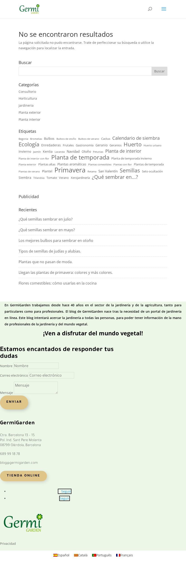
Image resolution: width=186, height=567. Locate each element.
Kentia (48, 151)
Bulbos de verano (88, 138)
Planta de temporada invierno (131, 158)
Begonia (23, 138)
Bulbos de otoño (66, 138)
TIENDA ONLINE (23, 476)
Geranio (101, 145)
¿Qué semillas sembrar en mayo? (47, 229)
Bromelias (36, 138)
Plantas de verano (29, 171)
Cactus (105, 139)
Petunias (98, 151)
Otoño (86, 151)
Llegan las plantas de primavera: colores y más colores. (66, 272)
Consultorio (27, 91)
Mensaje (6, 392)
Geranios (116, 145)
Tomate (51, 178)
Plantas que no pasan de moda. (46, 261)
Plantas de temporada (149, 164)
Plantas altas (46, 164)
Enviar (14, 402)
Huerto (133, 144)
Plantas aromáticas (71, 164)
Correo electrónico (14, 375)
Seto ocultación (152, 171)
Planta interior (29, 119)
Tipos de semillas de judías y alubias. (50, 251)
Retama (92, 171)
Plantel (47, 171)
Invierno (25, 151)
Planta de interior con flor (34, 158)
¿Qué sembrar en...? (115, 177)
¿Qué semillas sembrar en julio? (46, 219)
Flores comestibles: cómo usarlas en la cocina (58, 283)
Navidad (73, 151)
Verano (64, 178)
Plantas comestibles (99, 164)
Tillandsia (38, 177)
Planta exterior (30, 112)
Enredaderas (51, 145)
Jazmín (37, 151)
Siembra (25, 177)
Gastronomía (84, 145)
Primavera (70, 170)
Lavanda (60, 151)
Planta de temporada (80, 157)
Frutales (68, 145)
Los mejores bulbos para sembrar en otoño (56, 240)
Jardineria (26, 105)
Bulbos (49, 138)
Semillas (130, 170)
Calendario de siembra (136, 138)
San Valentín (108, 171)
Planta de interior (123, 151)
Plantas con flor (122, 164)
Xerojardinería (80, 178)
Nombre (6, 366)
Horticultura (28, 98)
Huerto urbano (153, 145)
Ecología (29, 144)
